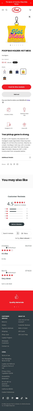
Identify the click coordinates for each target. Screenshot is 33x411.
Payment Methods (7, 328)
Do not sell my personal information (6, 384)
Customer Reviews (24, 325)
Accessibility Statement (6, 377)
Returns (4, 322)
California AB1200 (7, 389)
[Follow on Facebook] (3, 398)
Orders (4, 325)
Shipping (4, 331)
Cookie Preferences (8, 392)
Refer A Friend (22, 328)
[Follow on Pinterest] (12, 398)
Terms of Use (6, 355)
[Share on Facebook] (8, 164)
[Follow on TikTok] (22, 398)
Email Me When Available (17, 87)
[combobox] (23, 238)
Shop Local (5, 334)
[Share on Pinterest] (14, 164)
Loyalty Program (7, 337)
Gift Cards (21, 331)
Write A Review (17, 224)
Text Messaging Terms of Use (6, 359)
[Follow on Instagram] (8, 398)
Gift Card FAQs (23, 334)
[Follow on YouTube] (17, 398)
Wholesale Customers (5, 342)
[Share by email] (17, 164)
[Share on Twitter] (11, 164)
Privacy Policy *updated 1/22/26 (7, 372)
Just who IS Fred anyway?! (23, 321)
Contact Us (5, 346)
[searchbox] (9, 233)
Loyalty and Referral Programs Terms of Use (8, 366)
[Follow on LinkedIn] (26, 398)
